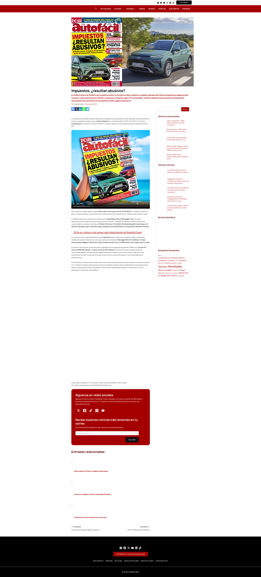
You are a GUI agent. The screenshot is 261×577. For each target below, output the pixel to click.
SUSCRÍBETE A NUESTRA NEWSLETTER (130, 554)
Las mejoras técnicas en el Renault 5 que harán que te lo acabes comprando (178, 190)
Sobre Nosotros (98, 561)
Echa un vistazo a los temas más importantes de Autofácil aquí (108, 232)
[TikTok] (173, 3)
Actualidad (106, 9)
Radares (186, 9)
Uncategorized (164, 276)
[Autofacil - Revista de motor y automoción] (77, 9)
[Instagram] (158, 3)
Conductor (171, 260)
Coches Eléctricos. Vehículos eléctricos (171, 258)
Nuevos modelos (165, 270)
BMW (159, 255)
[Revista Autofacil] (173, 232)
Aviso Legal (118, 561)
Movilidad (179, 263)
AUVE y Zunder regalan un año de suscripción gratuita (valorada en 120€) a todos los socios (177, 148)
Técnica (151, 9)
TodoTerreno (183, 273)
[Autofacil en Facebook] (84, 412)
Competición (162, 260)
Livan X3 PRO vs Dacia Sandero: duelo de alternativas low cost (177, 139)
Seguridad (168, 273)
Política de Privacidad (131, 561)
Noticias (162, 266)
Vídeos (142, 9)
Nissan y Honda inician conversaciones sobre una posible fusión (177, 157)
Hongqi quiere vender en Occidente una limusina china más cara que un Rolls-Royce (178, 181)
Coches (117, 9)
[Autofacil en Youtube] (103, 411)
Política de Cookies (147, 561)
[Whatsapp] (84, 109)
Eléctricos (174, 9)
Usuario (130, 9)
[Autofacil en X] (78, 411)
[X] (77, 109)
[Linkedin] (170, 3)
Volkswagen (181, 276)
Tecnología (174, 273)
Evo (177, 260)
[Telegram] (87, 109)
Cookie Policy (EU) (161, 561)
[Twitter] (128, 548)
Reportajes (161, 273)
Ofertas (162, 9)
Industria (182, 260)
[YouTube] (164, 3)
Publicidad (109, 561)
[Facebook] (161, 3)
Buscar (185, 109)
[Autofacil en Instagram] (96, 412)
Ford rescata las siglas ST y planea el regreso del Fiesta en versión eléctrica (177, 208)
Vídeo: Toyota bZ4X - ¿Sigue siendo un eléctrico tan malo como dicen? (176, 123)
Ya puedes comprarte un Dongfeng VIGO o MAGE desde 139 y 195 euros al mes (177, 199)
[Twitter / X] (167, 3)
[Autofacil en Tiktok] (90, 411)
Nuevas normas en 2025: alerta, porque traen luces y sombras (177, 130)
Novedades (175, 266)
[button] (184, 3)
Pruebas (182, 270)
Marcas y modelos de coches (167, 263)
